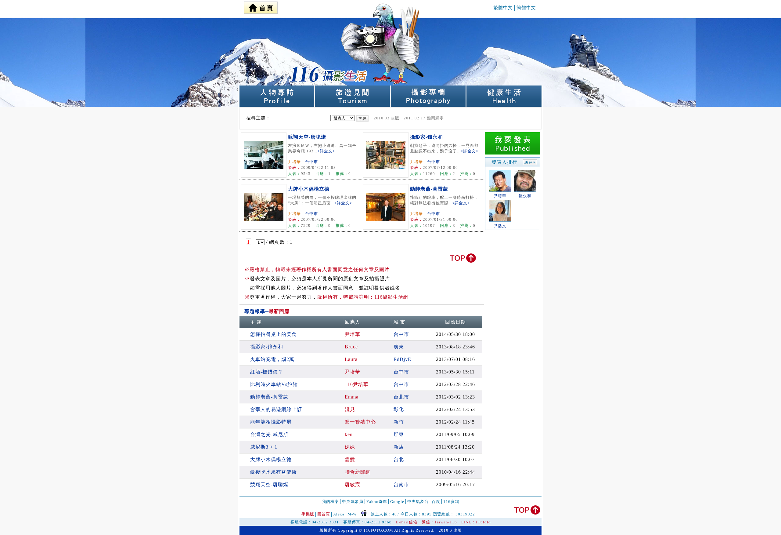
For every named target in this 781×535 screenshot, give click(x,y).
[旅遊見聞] (353, 105)
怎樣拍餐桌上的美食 (273, 334)
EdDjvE (402, 359)
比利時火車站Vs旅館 (274, 384)
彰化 (399, 409)
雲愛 (350, 459)
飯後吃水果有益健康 (273, 472)
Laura (351, 359)
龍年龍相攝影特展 (271, 421)
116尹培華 (357, 384)
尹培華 (294, 161)
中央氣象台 (418, 501)
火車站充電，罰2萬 (272, 359)
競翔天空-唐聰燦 (307, 137)
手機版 (307, 514)
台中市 (311, 161)
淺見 (350, 409)
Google (397, 501)
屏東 (399, 434)
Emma (351, 396)
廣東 (399, 346)
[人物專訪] (277, 105)
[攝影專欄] (428, 105)
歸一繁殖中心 (360, 421)
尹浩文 (500, 226)
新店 (399, 446)
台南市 (401, 484)
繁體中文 (503, 7)
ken (349, 434)
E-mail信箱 (406, 522)
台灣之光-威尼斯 (269, 434)
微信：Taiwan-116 (439, 522)
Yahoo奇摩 (376, 501)
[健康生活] (504, 105)
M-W (352, 514)
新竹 (399, 421)
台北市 (401, 396)
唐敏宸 (352, 484)
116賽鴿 (451, 501)
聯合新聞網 (358, 472)
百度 (436, 501)
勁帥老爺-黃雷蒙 (429, 188)
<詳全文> (326, 151)
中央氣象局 (352, 501)
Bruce (351, 346)
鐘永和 (525, 196)
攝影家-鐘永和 (426, 137)
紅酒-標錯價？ (266, 371)
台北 (399, 459)
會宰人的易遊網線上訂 (276, 409)
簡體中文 (526, 7)
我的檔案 (330, 501)
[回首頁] (261, 6)
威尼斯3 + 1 (263, 446)
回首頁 (323, 514)
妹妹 (350, 446)
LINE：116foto (476, 522)
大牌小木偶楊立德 (308, 188)
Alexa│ (340, 514)
